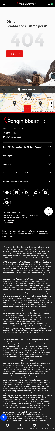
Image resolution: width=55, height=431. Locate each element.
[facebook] (7, 192)
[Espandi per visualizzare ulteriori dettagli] (50, 147)
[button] (14, 103)
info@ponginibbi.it (13, 136)
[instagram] (26, 192)
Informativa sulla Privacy (15, 215)
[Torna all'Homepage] (26, 4)
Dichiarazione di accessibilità (16, 217)
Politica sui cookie (33, 215)
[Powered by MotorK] (23, 222)
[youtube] (36, 192)
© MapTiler (38, 111)
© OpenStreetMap (48, 111)
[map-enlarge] (27, 108)
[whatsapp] (16, 192)
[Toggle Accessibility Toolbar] (3, 417)
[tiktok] (7, 202)
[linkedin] (45, 192)
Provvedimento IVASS (12, 212)
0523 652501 (11, 133)
